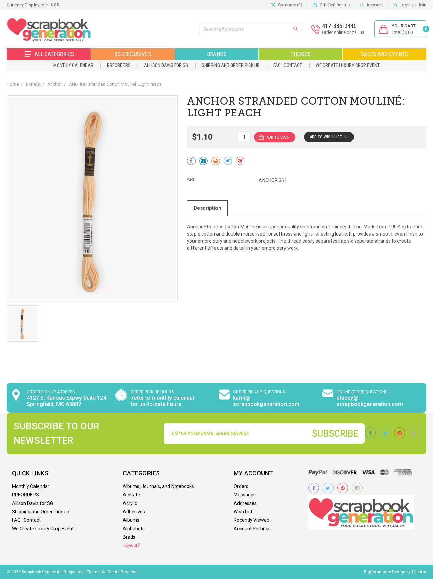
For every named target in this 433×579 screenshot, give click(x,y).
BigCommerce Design (384, 572)
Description (207, 208)
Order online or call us (343, 32)
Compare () (290, 4)
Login (405, 4)
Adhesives (134, 511)
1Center (418, 572)
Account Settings (252, 528)
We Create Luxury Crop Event (348, 65)
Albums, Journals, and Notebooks (158, 486)
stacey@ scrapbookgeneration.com (370, 401)
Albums (131, 520)
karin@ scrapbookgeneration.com (266, 401)
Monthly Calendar (73, 65)
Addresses (245, 503)
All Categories (54, 54)
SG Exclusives (133, 54)
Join (422, 4)
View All (131, 545)
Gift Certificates (335, 4)
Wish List (243, 511)
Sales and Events (384, 54)
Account (374, 4)
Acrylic (130, 503)
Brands (216, 54)
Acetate (131, 494)
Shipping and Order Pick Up (231, 65)
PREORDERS (119, 65)
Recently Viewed (251, 520)
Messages (245, 494)
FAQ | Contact (287, 65)
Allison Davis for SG (166, 65)
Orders (241, 486)
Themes (301, 54)
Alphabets (134, 528)
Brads (129, 537)
